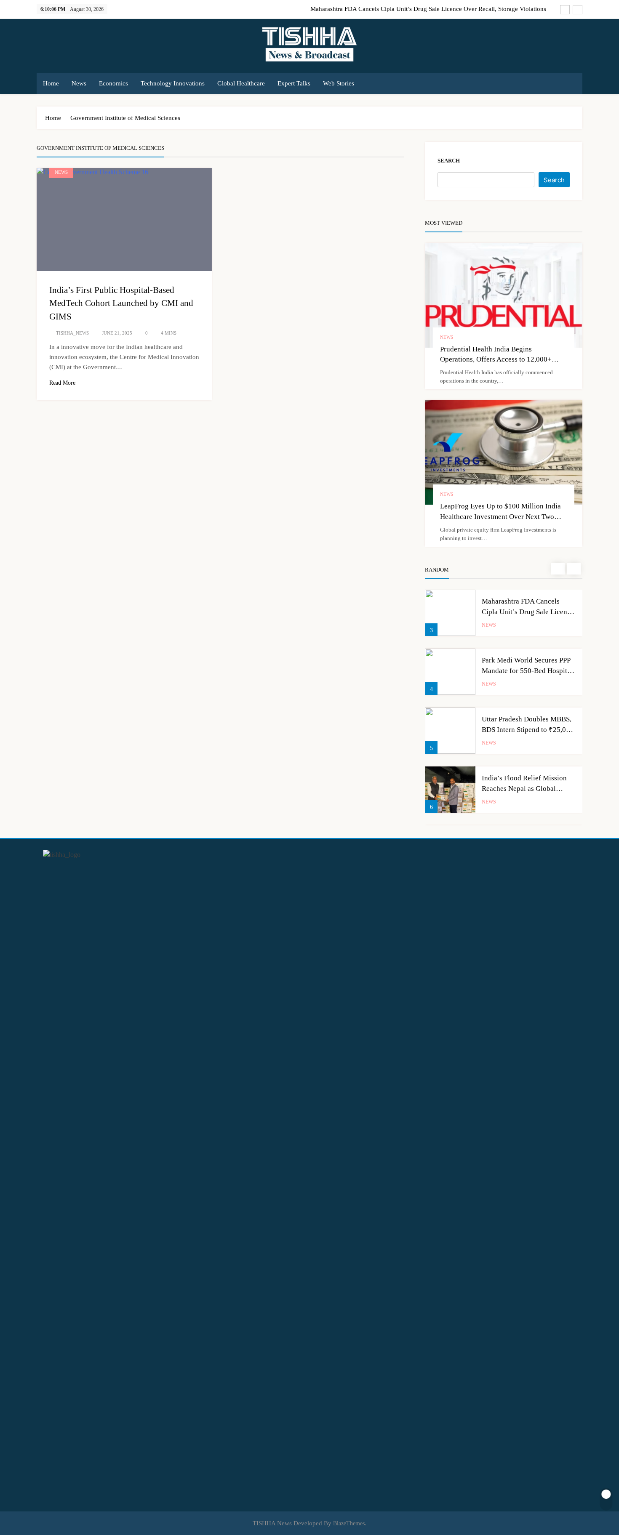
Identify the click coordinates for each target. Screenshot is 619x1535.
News (79, 83)
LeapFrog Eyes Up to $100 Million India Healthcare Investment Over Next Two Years (500, 516)
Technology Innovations (173, 83)
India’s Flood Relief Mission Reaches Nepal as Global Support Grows (524, 788)
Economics (113, 83)
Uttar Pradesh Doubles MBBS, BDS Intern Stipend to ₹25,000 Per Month (528, 729)
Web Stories (338, 83)
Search (449, 160)
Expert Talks (293, 83)
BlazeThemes (349, 1523)
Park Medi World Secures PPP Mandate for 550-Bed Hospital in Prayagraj (527, 670)
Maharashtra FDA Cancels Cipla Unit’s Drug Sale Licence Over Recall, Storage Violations (428, 8)
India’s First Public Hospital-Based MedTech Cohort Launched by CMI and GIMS (121, 303)
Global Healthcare (241, 83)
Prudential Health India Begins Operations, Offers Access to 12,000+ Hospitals (496, 359)
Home (51, 83)
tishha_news (72, 333)
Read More (62, 383)
